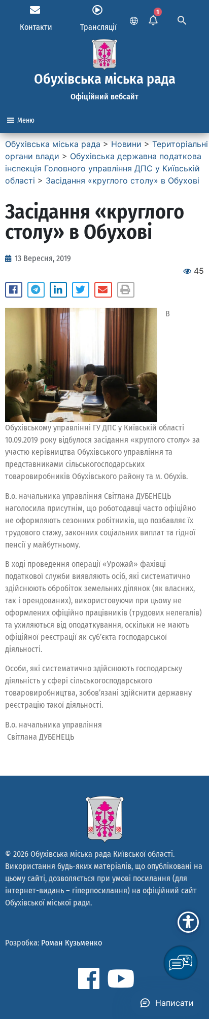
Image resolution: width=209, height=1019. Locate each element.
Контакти (36, 27)
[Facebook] (89, 978)
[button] (13, 290)
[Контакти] (35, 10)
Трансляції (98, 27)
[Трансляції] (97, 10)
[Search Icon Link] (182, 19)
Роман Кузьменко (71, 943)
